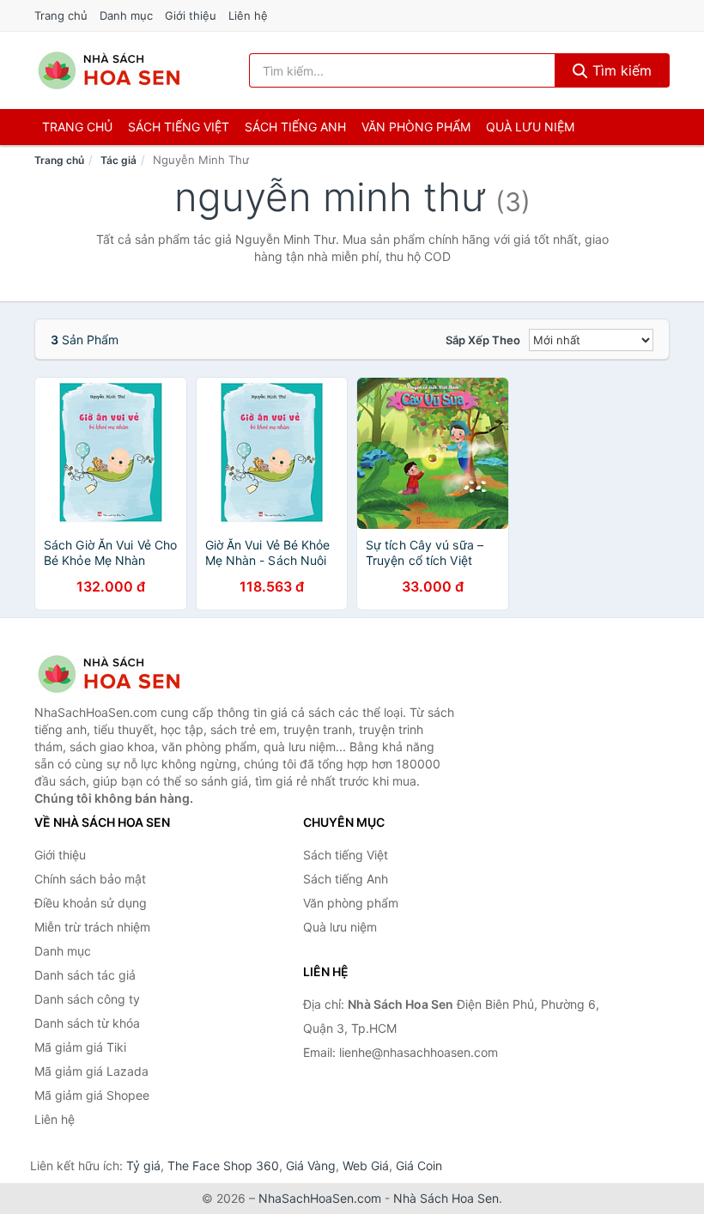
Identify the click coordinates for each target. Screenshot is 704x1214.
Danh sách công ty (87, 999)
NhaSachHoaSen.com (319, 1198)
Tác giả (118, 160)
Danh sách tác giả (85, 975)
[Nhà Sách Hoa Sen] (120, 674)
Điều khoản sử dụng (90, 902)
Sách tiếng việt (178, 126)
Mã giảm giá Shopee (91, 1095)
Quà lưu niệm (530, 126)
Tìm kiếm (620, 70)
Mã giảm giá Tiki (80, 1047)
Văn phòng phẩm (415, 126)
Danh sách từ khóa (87, 1023)
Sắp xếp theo (483, 340)
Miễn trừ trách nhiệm (92, 927)
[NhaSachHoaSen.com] (109, 70)
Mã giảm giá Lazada (91, 1071)
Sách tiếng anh (295, 126)
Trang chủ (61, 15)
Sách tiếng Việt (345, 854)
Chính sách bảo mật (90, 878)
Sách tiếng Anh (345, 878)
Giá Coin (419, 1165)
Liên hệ (248, 15)
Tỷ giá (143, 1165)
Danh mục (126, 15)
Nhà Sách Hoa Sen (446, 1198)
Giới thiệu (190, 15)
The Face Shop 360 (223, 1165)
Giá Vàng (311, 1165)
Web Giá (366, 1165)
